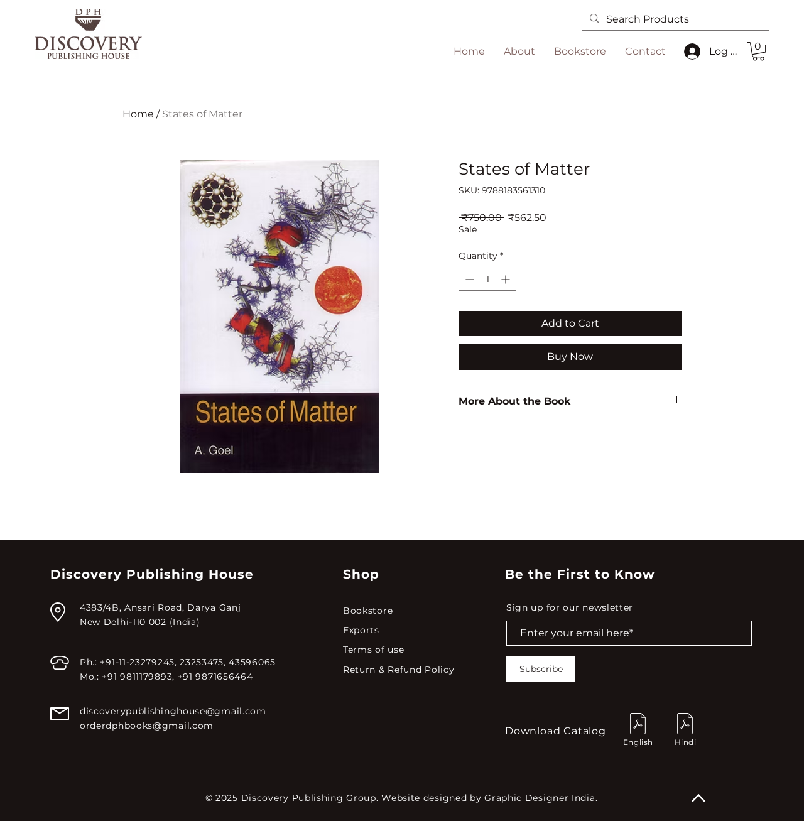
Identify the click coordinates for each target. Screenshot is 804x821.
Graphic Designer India (539, 797)
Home (138, 114)
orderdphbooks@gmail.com (147, 725)
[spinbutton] (487, 279)
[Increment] (506, 279)
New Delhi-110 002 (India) (140, 622)
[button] (758, 51)
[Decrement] (468, 279)
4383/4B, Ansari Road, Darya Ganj (160, 607)
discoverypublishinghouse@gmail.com (173, 711)
